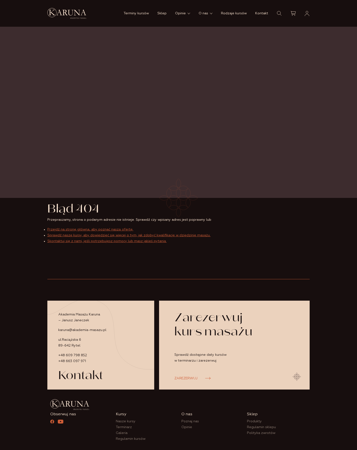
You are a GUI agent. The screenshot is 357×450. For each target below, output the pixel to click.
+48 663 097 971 (72, 361)
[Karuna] (66, 13)
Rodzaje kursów (234, 13)
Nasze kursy (126, 421)
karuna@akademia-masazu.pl (82, 330)
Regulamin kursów (130, 439)
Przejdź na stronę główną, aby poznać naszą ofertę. (90, 229)
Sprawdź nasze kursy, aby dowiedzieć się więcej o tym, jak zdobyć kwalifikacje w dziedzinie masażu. (129, 235)
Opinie (180, 13)
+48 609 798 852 (72, 355)
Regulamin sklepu (261, 427)
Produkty (254, 421)
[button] (279, 13)
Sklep (162, 13)
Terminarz (124, 427)
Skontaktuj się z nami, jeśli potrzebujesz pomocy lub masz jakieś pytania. (107, 241)
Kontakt (261, 13)
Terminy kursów (136, 13)
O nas (203, 13)
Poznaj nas (190, 421)
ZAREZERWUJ (185, 378)
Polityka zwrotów (261, 433)
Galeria (122, 433)
